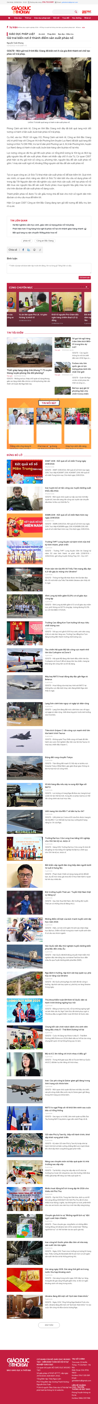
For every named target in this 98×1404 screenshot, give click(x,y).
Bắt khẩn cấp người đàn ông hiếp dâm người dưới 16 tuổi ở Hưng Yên (66, 317)
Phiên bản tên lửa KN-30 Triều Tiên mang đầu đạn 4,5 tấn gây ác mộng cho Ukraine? (68, 570)
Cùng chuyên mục (21, 287)
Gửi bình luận (85, 278)
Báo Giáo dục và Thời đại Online (21, 10)
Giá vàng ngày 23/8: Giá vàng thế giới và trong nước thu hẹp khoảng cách (67, 1270)
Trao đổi (65, 18)
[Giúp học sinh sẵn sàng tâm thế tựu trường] (48, 426)
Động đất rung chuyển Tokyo (59, 757)
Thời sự (28, 18)
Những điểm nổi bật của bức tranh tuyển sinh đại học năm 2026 (68, 920)
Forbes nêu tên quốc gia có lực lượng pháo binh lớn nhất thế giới (81, 367)
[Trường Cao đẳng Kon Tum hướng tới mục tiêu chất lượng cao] (25, 633)
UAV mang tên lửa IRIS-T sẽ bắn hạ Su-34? (64, 811)
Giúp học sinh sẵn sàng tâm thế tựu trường (48, 447)
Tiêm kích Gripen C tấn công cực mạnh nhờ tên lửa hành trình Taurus (67, 732)
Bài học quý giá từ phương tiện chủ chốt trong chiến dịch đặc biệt (80, 392)
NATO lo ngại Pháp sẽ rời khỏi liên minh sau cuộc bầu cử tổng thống (68, 1109)
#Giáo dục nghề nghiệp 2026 (65, 27)
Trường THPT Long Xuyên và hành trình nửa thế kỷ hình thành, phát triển (67, 543)
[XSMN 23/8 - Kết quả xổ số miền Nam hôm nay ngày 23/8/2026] (25, 525)
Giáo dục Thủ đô (86, 11)
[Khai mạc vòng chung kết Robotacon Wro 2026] (21, 426)
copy (40, 250)
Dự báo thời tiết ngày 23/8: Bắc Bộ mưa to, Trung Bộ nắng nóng (65, 1378)
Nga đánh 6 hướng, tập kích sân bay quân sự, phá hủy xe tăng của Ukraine (68, 974)
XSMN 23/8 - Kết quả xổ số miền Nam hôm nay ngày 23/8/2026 (66, 516)
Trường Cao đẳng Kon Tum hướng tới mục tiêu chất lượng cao (67, 624)
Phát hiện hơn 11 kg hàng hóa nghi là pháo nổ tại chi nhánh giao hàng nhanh (48, 229)
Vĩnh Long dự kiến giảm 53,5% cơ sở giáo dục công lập (66, 597)
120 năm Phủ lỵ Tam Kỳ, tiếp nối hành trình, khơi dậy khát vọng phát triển (67, 1136)
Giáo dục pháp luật (42, 18)
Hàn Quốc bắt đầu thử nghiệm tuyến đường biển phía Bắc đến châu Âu (68, 947)
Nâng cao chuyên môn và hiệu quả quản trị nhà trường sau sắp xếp (67, 1163)
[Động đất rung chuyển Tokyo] (25, 768)
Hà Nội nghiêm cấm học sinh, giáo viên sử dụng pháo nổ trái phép (43, 225)
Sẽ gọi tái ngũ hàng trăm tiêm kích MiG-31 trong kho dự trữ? (81, 342)
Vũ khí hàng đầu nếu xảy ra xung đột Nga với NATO (66, 785)
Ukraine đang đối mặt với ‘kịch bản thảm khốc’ (67, 1296)
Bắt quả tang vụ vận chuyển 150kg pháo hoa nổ (35, 233)
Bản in (34, 250)
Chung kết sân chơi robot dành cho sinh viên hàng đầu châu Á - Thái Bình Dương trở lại (66, 1028)
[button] (80, 286)
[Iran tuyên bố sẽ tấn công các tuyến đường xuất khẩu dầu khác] (25, 499)
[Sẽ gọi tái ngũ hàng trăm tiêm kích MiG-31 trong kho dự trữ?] (63, 342)
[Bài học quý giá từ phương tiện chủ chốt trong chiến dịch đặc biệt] (63, 392)
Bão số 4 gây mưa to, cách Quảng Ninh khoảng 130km (67, 1324)
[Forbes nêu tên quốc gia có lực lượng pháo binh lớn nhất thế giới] (63, 367)
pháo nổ (26, 241)
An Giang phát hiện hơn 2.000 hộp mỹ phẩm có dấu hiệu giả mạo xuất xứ (67, 1351)
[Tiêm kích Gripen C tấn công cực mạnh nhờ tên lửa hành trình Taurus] (25, 741)
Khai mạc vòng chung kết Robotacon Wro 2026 (21, 447)
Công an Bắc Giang (45, 241)
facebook (23, 250)
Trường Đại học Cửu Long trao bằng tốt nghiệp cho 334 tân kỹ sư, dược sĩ (67, 839)
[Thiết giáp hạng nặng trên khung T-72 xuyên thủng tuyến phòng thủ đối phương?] (29, 352)
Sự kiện (13, 27)
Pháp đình (51, 34)
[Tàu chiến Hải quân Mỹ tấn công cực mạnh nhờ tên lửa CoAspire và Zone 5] (25, 660)
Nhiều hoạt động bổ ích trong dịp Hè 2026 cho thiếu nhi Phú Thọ (67, 1190)
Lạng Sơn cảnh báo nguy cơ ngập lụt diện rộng (67, 703)
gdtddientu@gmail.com (70, 2)
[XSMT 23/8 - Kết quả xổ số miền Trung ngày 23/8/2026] (25, 472)
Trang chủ (9, 18)
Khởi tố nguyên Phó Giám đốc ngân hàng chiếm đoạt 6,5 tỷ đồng (32, 317)
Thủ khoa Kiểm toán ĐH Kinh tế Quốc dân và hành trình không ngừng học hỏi (66, 1001)
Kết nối (56, 18)
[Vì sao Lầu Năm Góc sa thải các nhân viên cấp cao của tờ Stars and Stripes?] (76, 426)
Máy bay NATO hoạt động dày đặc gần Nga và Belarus (66, 678)
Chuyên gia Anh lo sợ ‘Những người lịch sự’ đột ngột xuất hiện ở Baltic (67, 1216)
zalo (29, 250)
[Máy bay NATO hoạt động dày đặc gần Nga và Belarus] (25, 687)
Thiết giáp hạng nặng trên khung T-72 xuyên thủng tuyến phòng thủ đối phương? (29, 371)
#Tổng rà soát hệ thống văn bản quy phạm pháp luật (35, 27)
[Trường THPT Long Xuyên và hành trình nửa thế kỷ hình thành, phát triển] (25, 552)
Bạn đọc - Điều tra (65, 34)
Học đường (76, 18)
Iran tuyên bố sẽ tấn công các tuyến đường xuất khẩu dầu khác (68, 489)
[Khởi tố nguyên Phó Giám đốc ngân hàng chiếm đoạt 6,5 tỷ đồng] (34, 302)
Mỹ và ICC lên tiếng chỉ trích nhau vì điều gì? (66, 1054)
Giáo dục (18, 18)
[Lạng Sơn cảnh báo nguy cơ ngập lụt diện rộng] (25, 714)
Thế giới (9, 376)
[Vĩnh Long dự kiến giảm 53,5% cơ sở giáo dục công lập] (25, 606)
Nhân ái (87, 18)
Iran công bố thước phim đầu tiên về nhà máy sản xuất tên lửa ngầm (66, 1243)
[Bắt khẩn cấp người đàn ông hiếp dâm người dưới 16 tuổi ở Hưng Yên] (67, 302)
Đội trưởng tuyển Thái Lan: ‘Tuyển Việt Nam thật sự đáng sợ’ (68, 893)
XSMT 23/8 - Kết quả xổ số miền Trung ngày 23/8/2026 (65, 462)
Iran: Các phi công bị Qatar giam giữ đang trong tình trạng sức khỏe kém (67, 1082)
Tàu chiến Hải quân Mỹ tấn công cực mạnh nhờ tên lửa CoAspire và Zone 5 (67, 651)
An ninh (42, 34)
